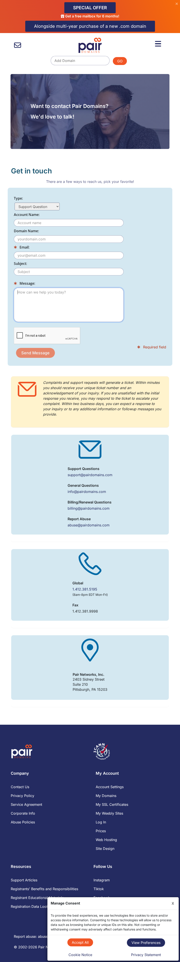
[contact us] (17, 45)
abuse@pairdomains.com (89, 525)
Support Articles (24, 880)
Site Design (105, 848)
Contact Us (20, 787)
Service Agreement (26, 804)
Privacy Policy (22, 795)
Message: (27, 283)
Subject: (20, 263)
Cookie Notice (80, 955)
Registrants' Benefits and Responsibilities (44, 889)
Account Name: (27, 214)
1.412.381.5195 (84, 589)
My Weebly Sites (109, 813)
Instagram (102, 880)
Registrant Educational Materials (37, 897)
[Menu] (158, 43)
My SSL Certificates (112, 804)
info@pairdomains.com (87, 491)
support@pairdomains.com (90, 475)
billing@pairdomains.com (89, 508)
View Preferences (145, 942)
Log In (101, 822)
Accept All (80, 942)
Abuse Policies (23, 822)
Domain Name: (26, 230)
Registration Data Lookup (32, 906)
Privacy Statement (146, 955)
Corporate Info (23, 813)
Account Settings (110, 787)
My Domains (106, 795)
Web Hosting (106, 840)
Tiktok (99, 889)
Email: (24, 247)
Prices (101, 831)
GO (119, 61)
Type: (18, 198)
